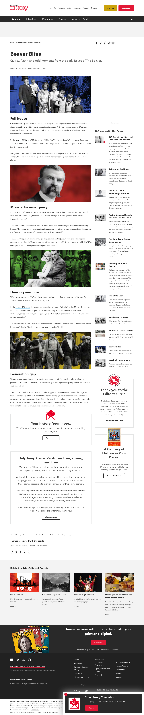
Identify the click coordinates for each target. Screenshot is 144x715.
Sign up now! (51, 438)
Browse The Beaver (114, 476)
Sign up (92, 708)
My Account (81, 650)
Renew (91, 650)
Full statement (35, 709)
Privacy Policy (42, 712)
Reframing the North (119, 169)
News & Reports (122, 666)
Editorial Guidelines (81, 677)
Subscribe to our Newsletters (21, 680)
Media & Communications (38, 545)
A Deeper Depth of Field (54, 595)
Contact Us (77, 8)
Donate (110, 8)
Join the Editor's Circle (114, 420)
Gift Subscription (102, 650)
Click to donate (51, 517)
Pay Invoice (115, 650)
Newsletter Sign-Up (64, 8)
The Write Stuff (116, 296)
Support (119, 677)
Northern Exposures (118, 317)
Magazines (47, 19)
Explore (16, 19)
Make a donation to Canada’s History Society (27, 666)
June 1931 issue (68, 392)
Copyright (13, 712)
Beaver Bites (115, 347)
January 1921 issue (22, 307)
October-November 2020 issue (47, 535)
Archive (76, 19)
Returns (119, 674)
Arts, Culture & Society (32, 43)
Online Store (120, 670)
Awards (63, 19)
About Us (53, 8)
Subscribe (126, 8)
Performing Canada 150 (85, 595)
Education (31, 19)
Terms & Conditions (52, 712)
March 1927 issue (22, 140)
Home (12, 43)
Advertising (78, 663)
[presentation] (100, 139)
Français (94, 8)
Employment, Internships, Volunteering (100, 662)
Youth (86, 19)
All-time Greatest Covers (121, 330)
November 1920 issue (32, 225)
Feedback (86, 8)
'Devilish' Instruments (119, 360)
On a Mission (16, 595)
